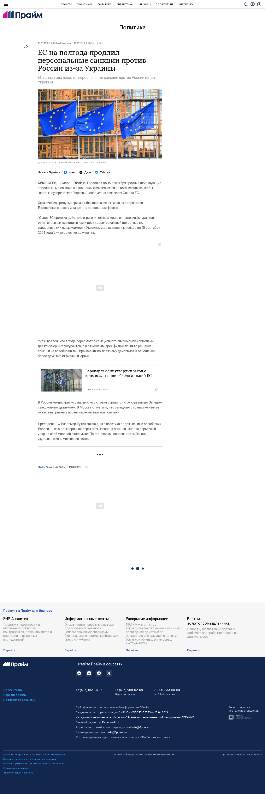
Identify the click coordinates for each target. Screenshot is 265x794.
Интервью (185, 4)
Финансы (144, 4)
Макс (72, 172)
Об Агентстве (13, 690)
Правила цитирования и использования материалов (34, 754)
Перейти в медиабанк (95, 162)
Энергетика (124, 4)
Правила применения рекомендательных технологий (33, 763)
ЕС (86, 467)
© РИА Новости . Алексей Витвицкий (59, 162)
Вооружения (164, 4)
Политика (104, 4)
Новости (65, 4)
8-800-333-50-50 (167, 692)
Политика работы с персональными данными (30, 759)
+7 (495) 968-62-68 (129, 692)
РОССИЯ (75, 467)
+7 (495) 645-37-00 (89, 690)
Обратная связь (14, 694)
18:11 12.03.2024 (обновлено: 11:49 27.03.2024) (66, 43)
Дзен (88, 172)
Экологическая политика (18, 772)
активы (60, 467)
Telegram (106, 172)
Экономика (85, 4)
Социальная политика (16, 768)
